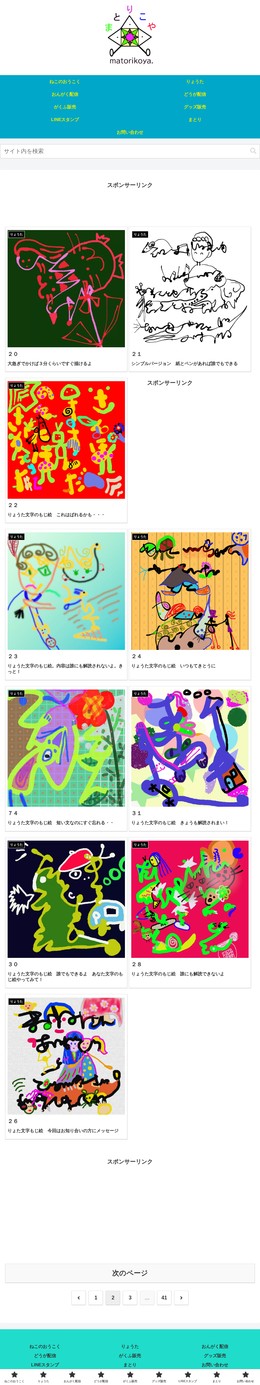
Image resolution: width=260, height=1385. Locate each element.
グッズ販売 (215, 1355)
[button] (253, 151)
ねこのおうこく (45, 1346)
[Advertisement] (130, 204)
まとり (130, 1364)
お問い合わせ (215, 1364)
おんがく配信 (215, 1346)
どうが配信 (45, 1355)
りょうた (130, 1346)
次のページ (130, 1273)
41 (164, 1297)
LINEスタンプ (45, 1364)
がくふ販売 (130, 1355)
